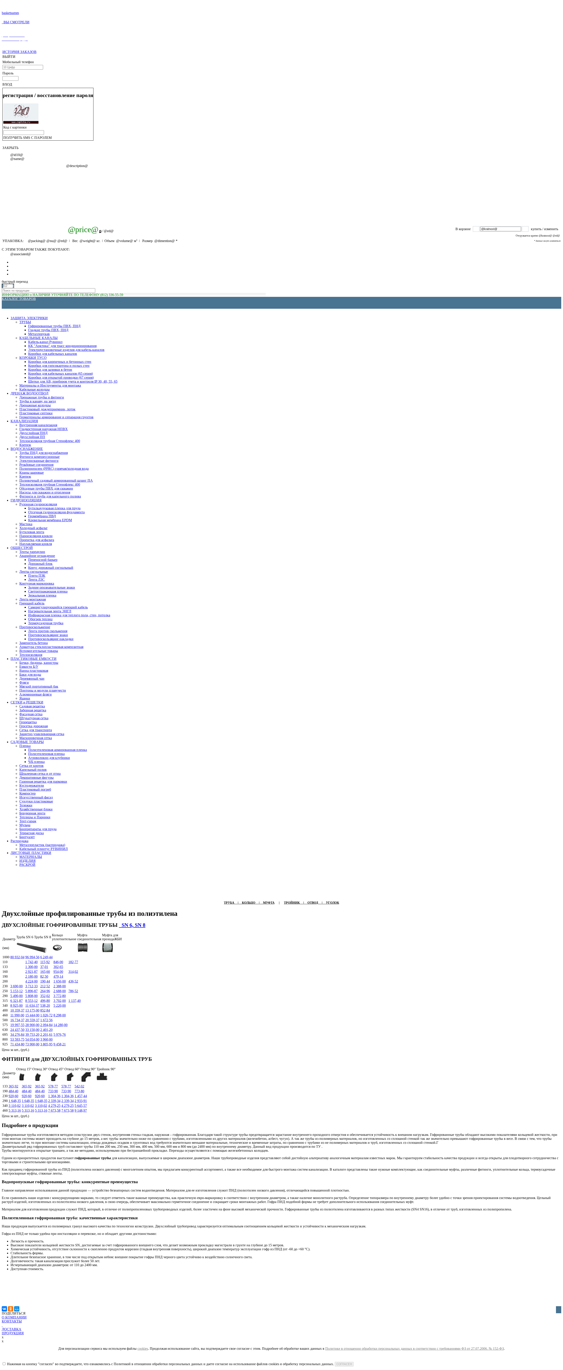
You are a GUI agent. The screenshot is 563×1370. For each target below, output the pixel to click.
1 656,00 (59, 981)
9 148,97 (81, 1110)
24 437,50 (17, 1030)
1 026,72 (46, 1015)
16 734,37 (17, 1020)
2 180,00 (31, 976)
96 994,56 (32, 957)
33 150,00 (32, 1030)
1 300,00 (31, 967)
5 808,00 (31, 996)
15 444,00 (32, 1015)
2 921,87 (31, 971)
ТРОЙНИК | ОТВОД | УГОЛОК (311, 902)
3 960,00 (46, 1039)
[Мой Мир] (16, 1308)
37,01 (44, 967)
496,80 (45, 1001)
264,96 (45, 991)
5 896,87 (31, 991)
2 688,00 (59, 991)
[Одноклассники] (10, 1308)
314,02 (73, 971)
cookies (142, 1348)
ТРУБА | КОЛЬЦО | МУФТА (249, 902)
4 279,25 (54, 1105)
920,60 (13, 1096)
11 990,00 (17, 1015)
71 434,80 (17, 1044)
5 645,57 (81, 1105)
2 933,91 (81, 1101)
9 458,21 (59, 1044)
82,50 (44, 976)
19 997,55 (17, 1025)
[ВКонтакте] (4, 1308)
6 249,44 (46, 957)
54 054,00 (32, 1039)
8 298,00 (59, 1015)
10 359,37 (17, 1010)
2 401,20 (46, 1030)
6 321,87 (16, 1001)
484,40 (13, 1091)
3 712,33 (31, 986)
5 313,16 (15, 1110)
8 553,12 (31, 1001)
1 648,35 (15, 1101)
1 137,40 (74, 1001)
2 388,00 (59, 986)
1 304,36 (54, 1096)
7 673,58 (54, 1110)
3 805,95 (46, 1044)
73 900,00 (32, 1044)
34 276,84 (17, 1034)
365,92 (13, 1086)
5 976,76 (59, 1034)
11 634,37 (32, 1005)
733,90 (53, 1091)
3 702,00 (59, 1001)
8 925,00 (16, 1005)
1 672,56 (46, 1020)
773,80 (79, 1091)
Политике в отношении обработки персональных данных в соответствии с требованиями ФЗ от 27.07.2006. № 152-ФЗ (414, 1348)
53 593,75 (17, 1039)
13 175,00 (32, 1010)
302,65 (58, 967)
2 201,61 (46, 1034)
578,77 (53, 1086)
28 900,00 (32, 1025)
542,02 (79, 1086)
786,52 (73, 991)
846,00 (58, 962)
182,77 (73, 962)
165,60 (45, 971)
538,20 (45, 1005)
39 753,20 (32, 1034)
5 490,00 (16, 996)
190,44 (45, 981)
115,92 (45, 962)
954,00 (58, 971)
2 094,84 (46, 1025)
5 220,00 (59, 1005)
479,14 (58, 976)
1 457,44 (81, 1096)
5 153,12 (16, 991)
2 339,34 (54, 1101)
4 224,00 (31, 981)
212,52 (45, 986)
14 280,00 (60, 1025)
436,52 (73, 981)
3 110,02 (15, 1105)
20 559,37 (32, 1020)
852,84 (45, 1010)
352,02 (45, 996)
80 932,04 (17, 957)
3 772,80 (59, 996)
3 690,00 (16, 986)
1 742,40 (31, 962)
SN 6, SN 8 (132, 925)
